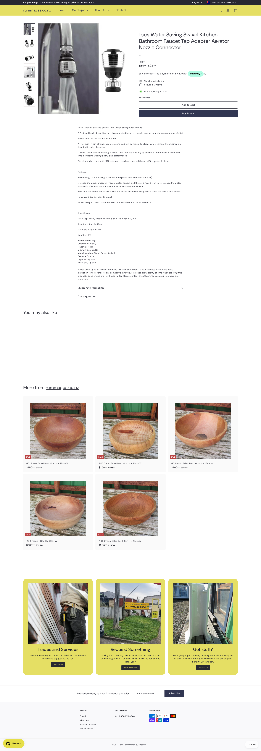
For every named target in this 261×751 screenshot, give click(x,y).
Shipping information (91, 287)
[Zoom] (83, 68)
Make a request (131, 667)
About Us (101, 10)
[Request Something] (130, 613)
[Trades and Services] (58, 613)
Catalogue (79, 10)
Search (83, 716)
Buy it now (188, 113)
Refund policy (86, 728)
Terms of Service (88, 724)
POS (114, 744)
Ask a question (87, 296)
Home (62, 10)
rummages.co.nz (37, 10)
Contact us (203, 667)
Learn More (58, 664)
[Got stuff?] (203, 613)
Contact (121, 10)
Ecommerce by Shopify (135, 744)
